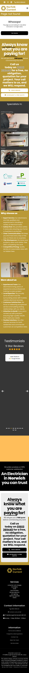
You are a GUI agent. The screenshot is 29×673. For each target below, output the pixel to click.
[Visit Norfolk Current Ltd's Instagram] (8, 2)
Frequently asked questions (15, 634)
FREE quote (18, 58)
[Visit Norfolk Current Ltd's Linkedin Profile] (11, 2)
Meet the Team (14, 640)
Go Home (14, 33)
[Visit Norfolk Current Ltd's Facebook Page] (4, 2)
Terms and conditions (14, 631)
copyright (12, 663)
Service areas (15, 643)
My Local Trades (7, 667)
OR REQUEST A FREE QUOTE (15, 95)
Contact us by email (15, 612)
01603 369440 (20, 2)
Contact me (14, 637)
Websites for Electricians (20, 667)
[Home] (8, 8)
